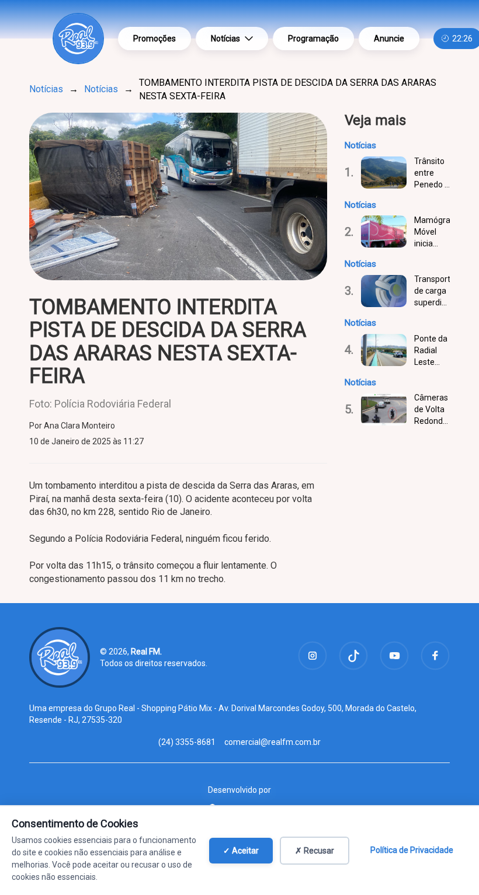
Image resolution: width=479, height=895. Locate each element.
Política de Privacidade (411, 850)
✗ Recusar (314, 850)
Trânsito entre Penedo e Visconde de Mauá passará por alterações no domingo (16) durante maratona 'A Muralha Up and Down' (432, 173)
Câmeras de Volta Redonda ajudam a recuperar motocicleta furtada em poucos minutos (432, 410)
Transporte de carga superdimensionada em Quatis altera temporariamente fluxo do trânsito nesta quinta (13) (432, 291)
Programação (313, 38)
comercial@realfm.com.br (272, 742)
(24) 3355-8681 (187, 742)
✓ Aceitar (241, 850)
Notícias (225, 38)
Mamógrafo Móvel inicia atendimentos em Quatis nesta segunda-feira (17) (432, 232)
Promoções (154, 38)
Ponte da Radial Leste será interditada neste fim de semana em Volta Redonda (432, 351)
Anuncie (389, 38)
